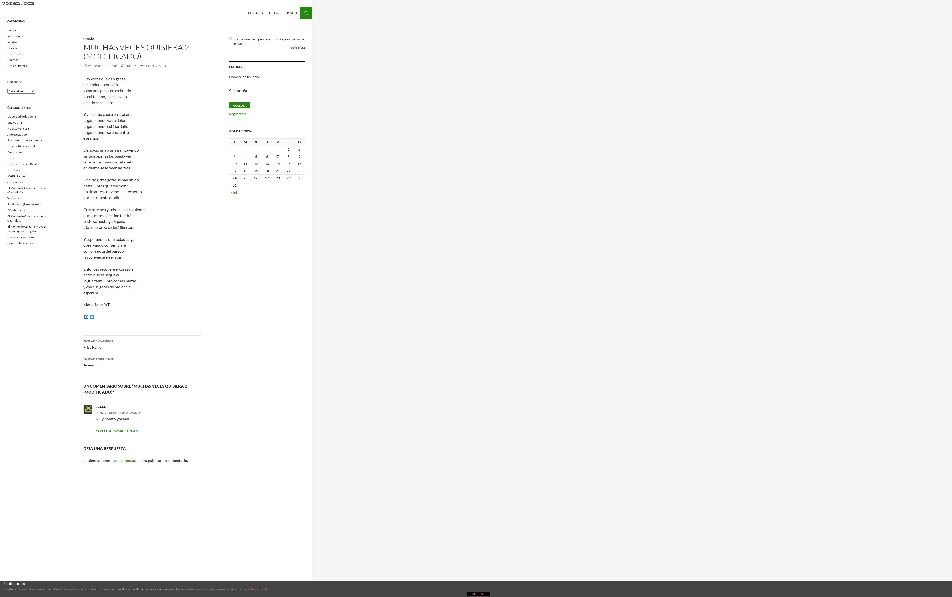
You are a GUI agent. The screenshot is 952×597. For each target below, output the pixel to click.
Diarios (12, 48)
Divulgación (15, 54)
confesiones (15, 182)
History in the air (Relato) (23, 164)
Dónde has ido (16, 210)
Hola (10, 158)
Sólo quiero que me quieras (24, 140)
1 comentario (155, 66)
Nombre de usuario (244, 77)
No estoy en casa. (18, 128)
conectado (130, 460)
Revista (292, 13)
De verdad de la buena (21, 116)
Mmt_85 (130, 66)
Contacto (255, 13)
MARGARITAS (16, 176)
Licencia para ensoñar (21, 237)
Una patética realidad (21, 146)
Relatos (12, 42)
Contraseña (238, 90)
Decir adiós (14, 152)
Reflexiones (15, 36)
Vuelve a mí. (15, 122)
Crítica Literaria (17, 66)
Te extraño (14, 170)
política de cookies (258, 589)
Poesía (88, 39)
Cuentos (12, 60)
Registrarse (237, 114)
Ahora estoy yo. (17, 134)
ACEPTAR (478, 593)
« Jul (233, 192)
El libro (275, 13)
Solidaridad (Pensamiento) (24, 204)
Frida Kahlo (98, 344)
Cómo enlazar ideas (20, 243)
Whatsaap (14, 198)
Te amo (98, 362)
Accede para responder (119, 431)
